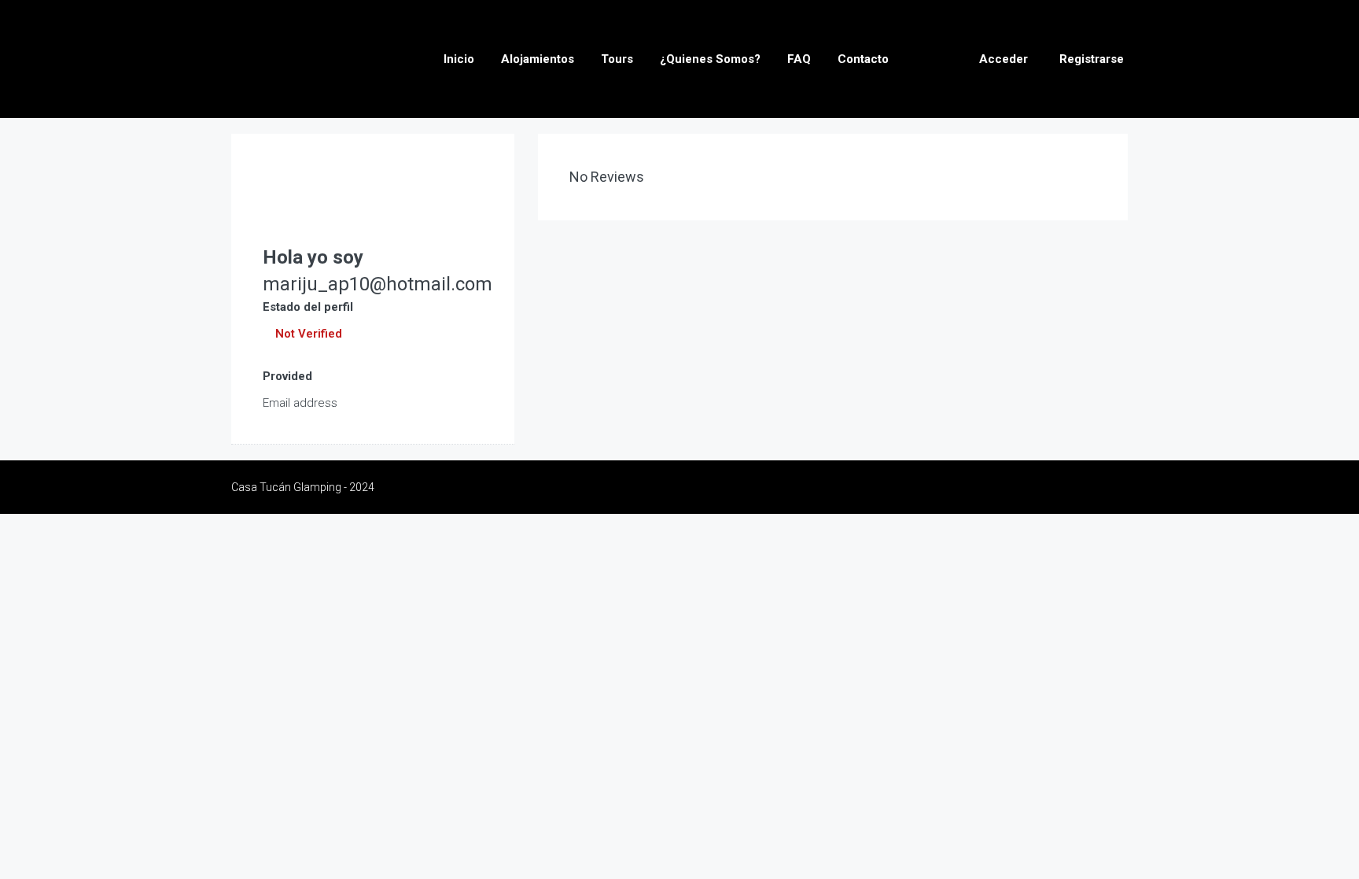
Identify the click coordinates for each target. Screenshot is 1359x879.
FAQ (799, 59)
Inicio (459, 59)
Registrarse (1091, 59)
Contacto (863, 59)
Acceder (1003, 59)
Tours (617, 59)
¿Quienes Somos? (710, 59)
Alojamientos (537, 59)
